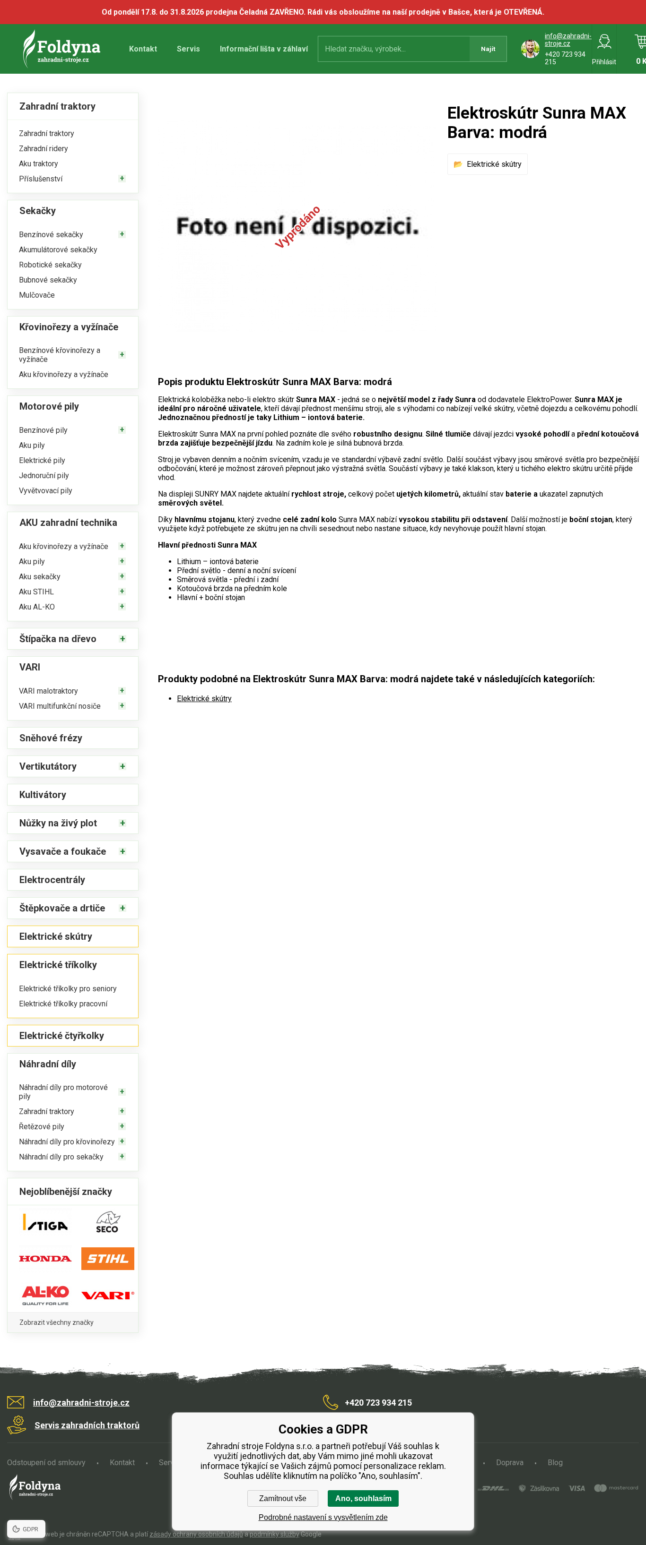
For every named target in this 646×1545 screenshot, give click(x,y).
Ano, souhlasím (363, 1498)
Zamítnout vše (282, 1498)
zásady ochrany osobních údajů (196, 1534)
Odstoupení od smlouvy (46, 1462)
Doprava (510, 1462)
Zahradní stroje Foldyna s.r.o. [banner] (63, 49)
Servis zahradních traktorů (87, 1425)
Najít (488, 48)
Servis (188, 48)
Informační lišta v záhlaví (264, 48)
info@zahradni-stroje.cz (568, 39)
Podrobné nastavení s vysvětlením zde (323, 1517)
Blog (555, 1462)
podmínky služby (274, 1534)
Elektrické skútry (494, 164)
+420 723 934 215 (378, 1403)
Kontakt (143, 48)
